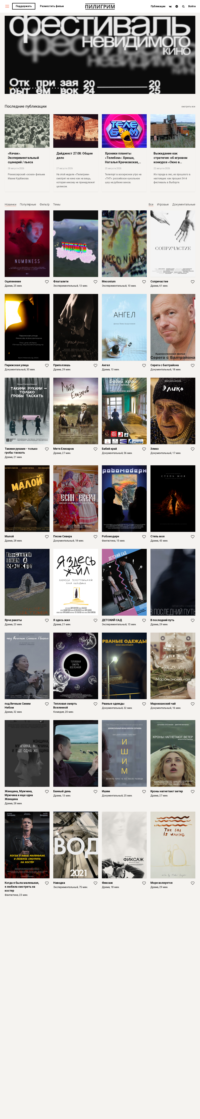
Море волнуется (161, 882)
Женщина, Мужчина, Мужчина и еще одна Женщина (19, 795)
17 (55, 88)
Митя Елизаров (63, 448)
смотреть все (188, 106)
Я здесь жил (61, 620)
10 (35, 88)
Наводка (59, 882)
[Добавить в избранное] (47, 282)
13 (44, 88)
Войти (192, 6)
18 (58, 88)
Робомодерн (110, 536)
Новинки (10, 204)
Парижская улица (17, 365)
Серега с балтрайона (164, 365)
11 (38, 88)
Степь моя (157, 536)
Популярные (28, 204)
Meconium (109, 281)
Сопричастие (159, 281)
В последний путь (162, 620)
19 (60, 88)
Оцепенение (13, 281)
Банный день (62, 791)
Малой (9, 536)
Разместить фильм (52, 6)
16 (52, 88)
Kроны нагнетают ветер (166, 791)
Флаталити (60, 281)
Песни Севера (62, 536)
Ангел (106, 365)
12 (41, 88)
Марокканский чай (163, 703)
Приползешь (61, 365)
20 (63, 88)
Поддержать (24, 6)
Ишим (106, 791)
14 (46, 88)
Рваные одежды (113, 703)
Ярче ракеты (13, 620)
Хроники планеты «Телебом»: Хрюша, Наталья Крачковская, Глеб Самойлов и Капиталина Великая (122, 162)
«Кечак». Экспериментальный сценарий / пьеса (23, 158)
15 (49, 88)
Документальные (183, 204)
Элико (154, 448)
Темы (56, 204)
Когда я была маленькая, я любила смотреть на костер (22, 886)
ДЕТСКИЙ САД (112, 620)
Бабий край (109, 448)
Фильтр (45, 204)
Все (151, 204)
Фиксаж (107, 882)
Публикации (158, 6)
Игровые (163, 204)
